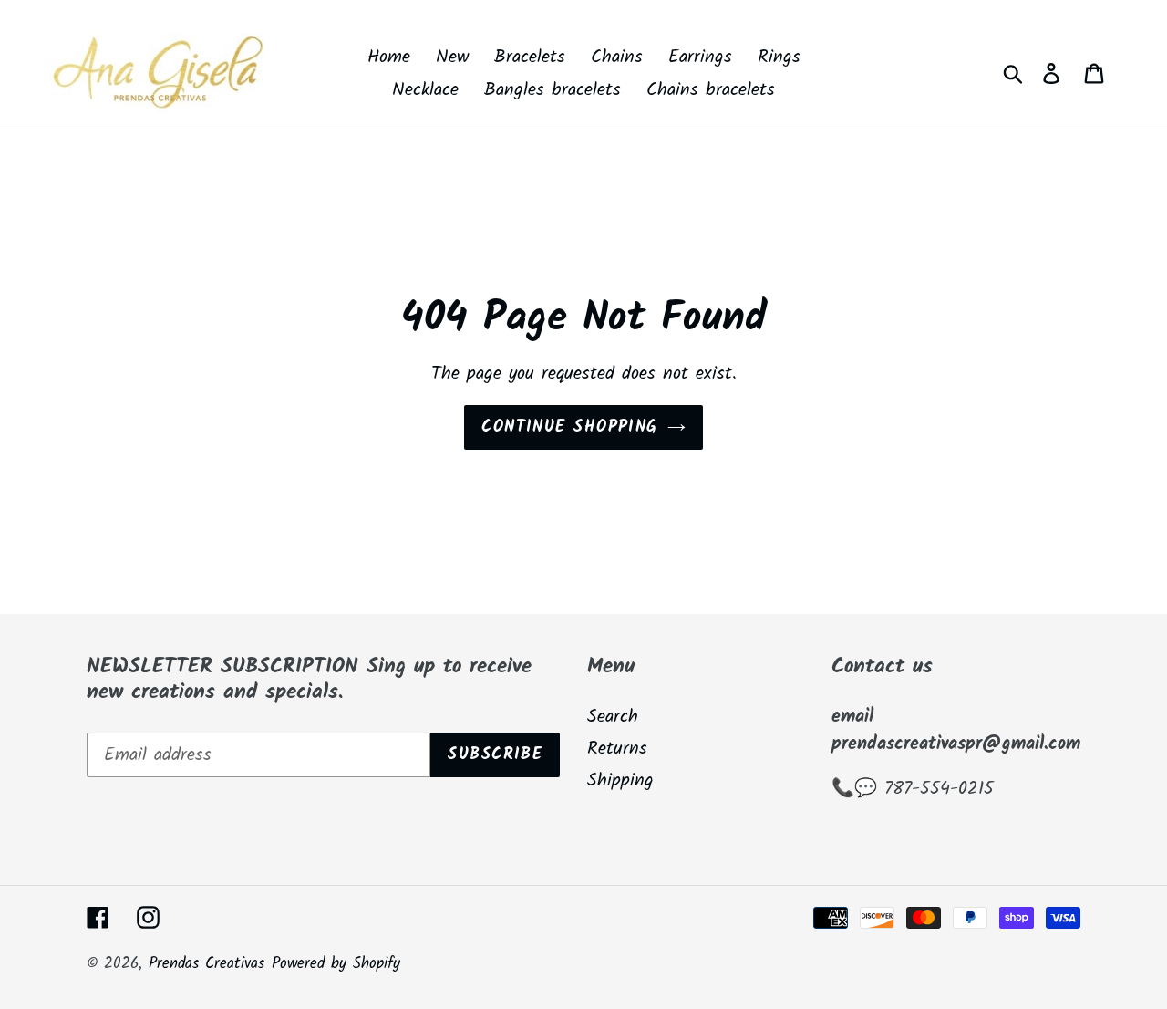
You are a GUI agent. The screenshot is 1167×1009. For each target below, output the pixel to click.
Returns (617, 749)
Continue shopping (569, 427)
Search (612, 717)
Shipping (620, 781)
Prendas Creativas (206, 964)
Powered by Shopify (336, 964)
